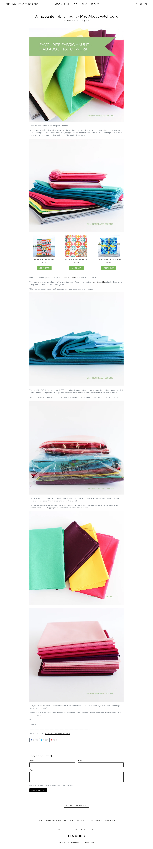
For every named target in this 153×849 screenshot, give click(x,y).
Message (32, 770)
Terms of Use (109, 820)
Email (80, 761)
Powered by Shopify (88, 842)
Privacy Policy (69, 820)
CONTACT (95, 4)
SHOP (84, 4)
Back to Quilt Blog (78, 805)
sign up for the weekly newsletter (57, 733)
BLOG (66, 4)
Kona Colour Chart (99, 282)
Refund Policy (82, 820)
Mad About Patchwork (67, 277)
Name (31, 761)
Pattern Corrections (53, 820)
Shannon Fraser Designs (22, 4)
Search (41, 820)
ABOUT (58, 4)
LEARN (76, 4)
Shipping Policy (96, 820)
